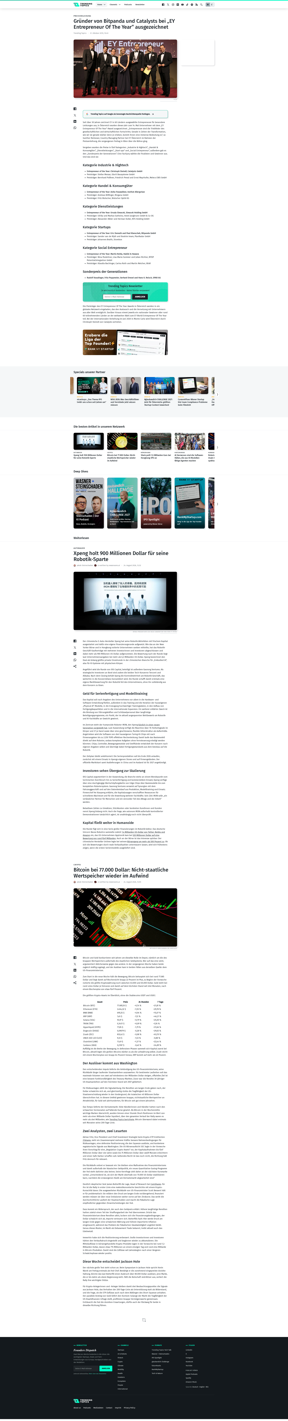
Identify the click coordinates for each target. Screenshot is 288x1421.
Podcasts (128, 4)
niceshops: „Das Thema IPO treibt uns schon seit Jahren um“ (90, 400)
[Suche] (201, 5)
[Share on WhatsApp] (75, 128)
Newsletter (140, 4)
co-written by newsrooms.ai (109, 565)
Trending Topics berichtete (121, 1119)
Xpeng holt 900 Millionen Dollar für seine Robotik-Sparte (88, 456)
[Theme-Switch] (210, 5)
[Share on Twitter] (75, 115)
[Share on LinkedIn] (75, 121)
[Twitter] (168, 5)
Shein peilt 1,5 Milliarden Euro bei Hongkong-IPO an (156, 456)
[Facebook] (163, 5)
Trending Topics (80, 33)
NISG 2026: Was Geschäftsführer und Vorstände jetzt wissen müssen (123, 402)
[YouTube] (182, 5)
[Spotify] (192, 5)
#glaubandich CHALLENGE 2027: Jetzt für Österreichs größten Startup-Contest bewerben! (157, 402)
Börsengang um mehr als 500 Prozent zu (145, 841)
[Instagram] (173, 5)
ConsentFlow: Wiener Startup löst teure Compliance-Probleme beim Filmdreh (191, 402)
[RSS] (197, 5)
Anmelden (140, 297)
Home (99, 4)
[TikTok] (187, 5)
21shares (87, 1140)
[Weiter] (217, 394)
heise (161, 1418)
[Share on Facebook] (75, 109)
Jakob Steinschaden (85, 565)
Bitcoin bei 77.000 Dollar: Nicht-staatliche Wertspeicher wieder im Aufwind (121, 458)
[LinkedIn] (178, 5)
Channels (113, 4)
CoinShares (156, 1184)
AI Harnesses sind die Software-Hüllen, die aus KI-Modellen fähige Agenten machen (189, 458)
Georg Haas (81, 1339)
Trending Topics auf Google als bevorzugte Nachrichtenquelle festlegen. (120, 114)
